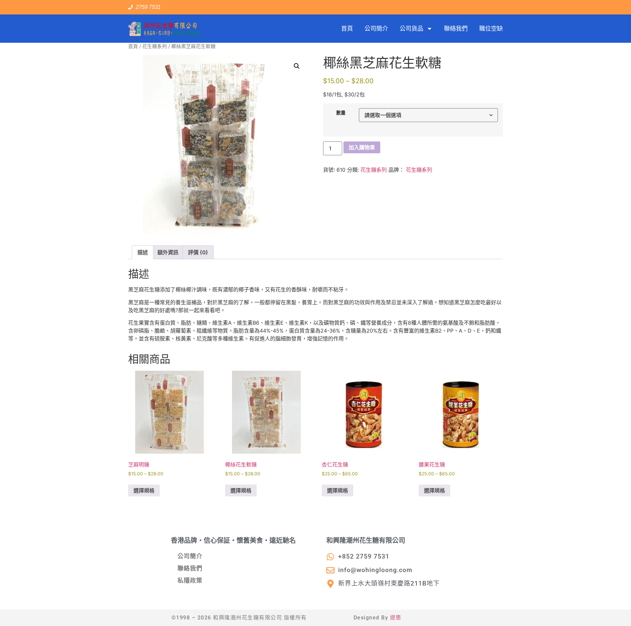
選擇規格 (143, 490)
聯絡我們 (456, 28)
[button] (297, 66)
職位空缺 (491, 28)
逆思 (396, 617)
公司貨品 (411, 28)
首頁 (347, 28)
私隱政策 (189, 580)
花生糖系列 (154, 46)
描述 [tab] (142, 252)
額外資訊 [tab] (167, 252)
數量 (340, 113)
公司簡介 (376, 28)
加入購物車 (362, 147)
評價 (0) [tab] (198, 252)
